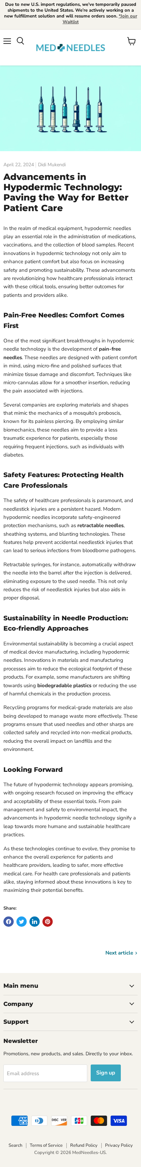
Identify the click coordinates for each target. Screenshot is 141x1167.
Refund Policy (84, 1145)
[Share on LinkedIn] (34, 921)
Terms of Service (46, 1145)
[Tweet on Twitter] (21, 921)
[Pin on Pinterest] (47, 921)
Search (15, 1145)
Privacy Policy (119, 1145)
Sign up (105, 1073)
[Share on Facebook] (8, 921)
